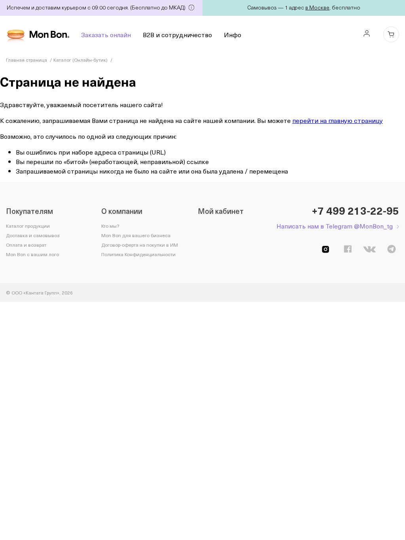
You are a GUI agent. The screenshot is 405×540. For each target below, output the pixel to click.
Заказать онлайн (106, 34)
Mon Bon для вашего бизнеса (135, 235)
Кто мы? (110, 225)
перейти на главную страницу (337, 120)
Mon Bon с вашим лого (32, 254)
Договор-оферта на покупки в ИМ (139, 244)
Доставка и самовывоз (33, 235)
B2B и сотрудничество (177, 34)
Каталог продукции (28, 225)
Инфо (232, 34)
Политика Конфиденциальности (138, 254)
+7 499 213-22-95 (355, 211)
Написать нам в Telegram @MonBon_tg (334, 226)
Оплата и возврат (26, 244)
